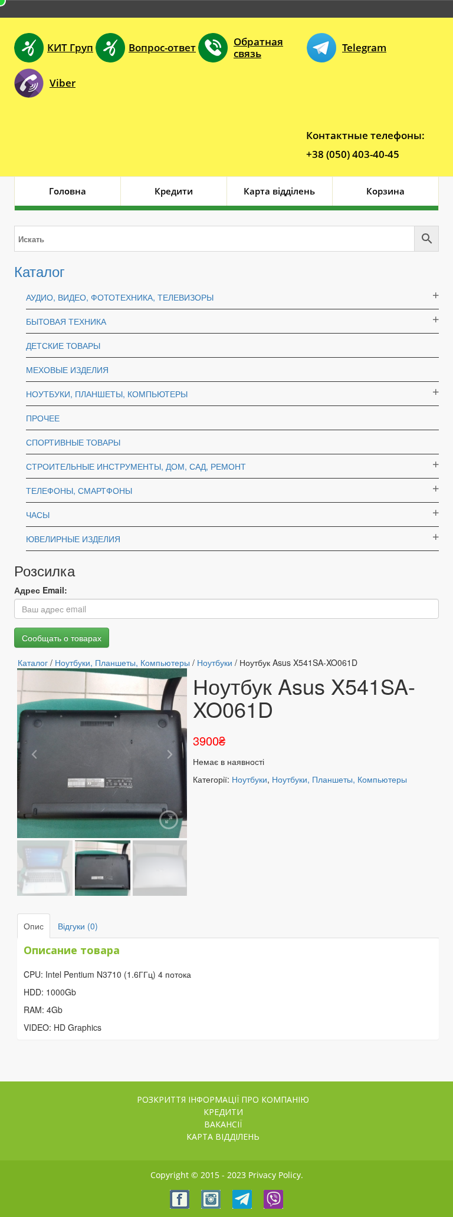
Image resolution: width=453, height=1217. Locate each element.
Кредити (174, 191)
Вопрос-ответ (162, 47)
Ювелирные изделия (73, 539)
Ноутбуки (214, 662)
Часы (38, 514)
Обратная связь (258, 47)
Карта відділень (279, 191)
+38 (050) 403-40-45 (352, 154)
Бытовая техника (66, 321)
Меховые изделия (67, 369)
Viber (63, 83)
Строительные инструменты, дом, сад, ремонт (136, 466)
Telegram (364, 47)
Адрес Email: (40, 590)
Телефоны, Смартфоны (79, 490)
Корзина (385, 191)
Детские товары (63, 345)
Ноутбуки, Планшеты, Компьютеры (107, 394)
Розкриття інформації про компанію (223, 1099)
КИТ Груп (70, 47)
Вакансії (223, 1124)
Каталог (39, 270)
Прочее (43, 418)
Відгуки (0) (78, 926)
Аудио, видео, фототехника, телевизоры (120, 297)
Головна (67, 191)
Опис (34, 926)
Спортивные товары (73, 442)
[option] (102, 753)
